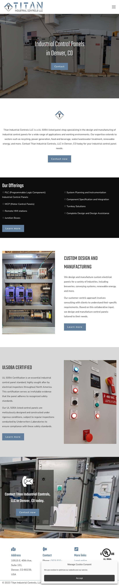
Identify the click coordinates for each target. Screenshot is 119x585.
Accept (79, 578)
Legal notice (80, 560)
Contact (59, 66)
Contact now (59, 159)
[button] (114, 7)
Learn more (13, 228)
